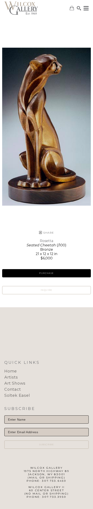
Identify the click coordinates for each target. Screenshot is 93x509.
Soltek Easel (17, 395)
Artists (11, 377)
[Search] (79, 8)
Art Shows (15, 383)
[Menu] (86, 8)
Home (10, 371)
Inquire (46, 290)
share (48, 232)
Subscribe (46, 444)
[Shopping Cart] (72, 8)
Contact (12, 389)
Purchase (46, 273)
